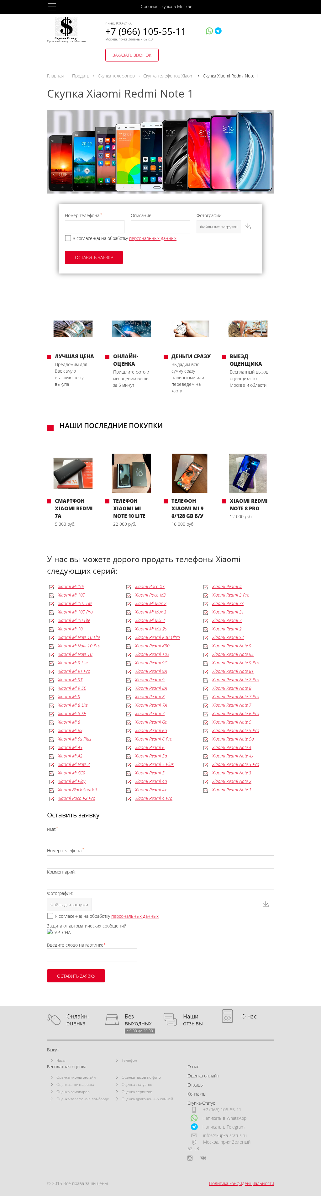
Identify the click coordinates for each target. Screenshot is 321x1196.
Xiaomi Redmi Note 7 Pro (235, 696)
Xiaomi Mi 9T (70, 680)
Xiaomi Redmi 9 (150, 680)
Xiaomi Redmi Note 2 (231, 781)
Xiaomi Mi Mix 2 (150, 620)
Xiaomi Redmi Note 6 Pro (235, 713)
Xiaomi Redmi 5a (151, 756)
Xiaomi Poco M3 (150, 595)
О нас (249, 1016)
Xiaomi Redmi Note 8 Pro (235, 680)
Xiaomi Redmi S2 (228, 637)
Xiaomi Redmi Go (151, 722)
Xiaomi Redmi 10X (152, 654)
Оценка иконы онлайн (76, 1077)
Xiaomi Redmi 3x (228, 603)
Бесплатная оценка (66, 1067)
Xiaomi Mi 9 (69, 696)
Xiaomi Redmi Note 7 (231, 705)
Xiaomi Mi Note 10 (75, 654)
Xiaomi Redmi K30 (152, 646)
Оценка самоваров (73, 1091)
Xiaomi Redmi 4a (151, 781)
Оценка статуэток (137, 1084)
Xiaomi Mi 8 (69, 722)
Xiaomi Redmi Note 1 (231, 790)
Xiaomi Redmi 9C (151, 663)
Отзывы (195, 1085)
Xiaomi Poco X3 (150, 586)
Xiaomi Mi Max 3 (150, 612)
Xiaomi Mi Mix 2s (151, 629)
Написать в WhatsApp (224, 1118)
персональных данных (152, 238)
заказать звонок (132, 55)
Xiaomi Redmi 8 (150, 696)
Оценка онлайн (203, 1076)
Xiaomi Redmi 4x (150, 790)
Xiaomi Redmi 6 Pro (153, 739)
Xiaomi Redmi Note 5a (233, 739)
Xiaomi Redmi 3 (227, 620)
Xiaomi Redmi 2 (227, 629)
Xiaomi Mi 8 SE (72, 713)
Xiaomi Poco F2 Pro (76, 798)
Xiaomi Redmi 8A (151, 688)
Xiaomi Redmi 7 (150, 713)
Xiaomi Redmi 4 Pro (153, 798)
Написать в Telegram (224, 1127)
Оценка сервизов (137, 1091)
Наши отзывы (193, 1020)
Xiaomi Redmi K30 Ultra (157, 637)
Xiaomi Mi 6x (70, 730)
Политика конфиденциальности (241, 1183)
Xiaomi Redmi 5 (150, 773)
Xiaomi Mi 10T (71, 595)
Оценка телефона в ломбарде (82, 1099)
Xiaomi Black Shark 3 (77, 790)
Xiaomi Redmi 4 (227, 586)
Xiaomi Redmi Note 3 (231, 773)
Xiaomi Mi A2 (70, 756)
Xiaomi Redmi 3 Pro (231, 595)
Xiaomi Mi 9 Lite (72, 663)
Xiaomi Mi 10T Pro (75, 612)
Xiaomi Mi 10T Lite (75, 603)
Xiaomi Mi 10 (70, 629)
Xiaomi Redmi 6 (150, 747)
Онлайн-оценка (77, 1020)
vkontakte (203, 1158)
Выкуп (53, 1050)
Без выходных (139, 1020)
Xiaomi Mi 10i (71, 586)
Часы (61, 1060)
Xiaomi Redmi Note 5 (231, 722)
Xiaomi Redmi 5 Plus (154, 764)
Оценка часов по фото (141, 1077)
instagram (189, 1158)
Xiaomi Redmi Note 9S (233, 654)
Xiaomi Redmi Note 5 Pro (235, 730)
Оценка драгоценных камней (147, 1099)
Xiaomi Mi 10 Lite (74, 620)
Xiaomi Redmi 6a (151, 730)
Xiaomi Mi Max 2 (150, 603)
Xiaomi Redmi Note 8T (233, 671)
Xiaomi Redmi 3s (228, 612)
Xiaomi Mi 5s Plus (74, 739)
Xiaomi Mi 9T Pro (74, 671)
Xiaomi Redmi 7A (151, 705)
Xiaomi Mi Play (72, 781)
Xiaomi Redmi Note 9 (231, 646)
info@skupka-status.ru (225, 1135)
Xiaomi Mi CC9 (71, 773)
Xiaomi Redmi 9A (151, 671)
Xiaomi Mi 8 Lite (72, 705)
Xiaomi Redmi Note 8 (231, 688)
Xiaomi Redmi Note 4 (231, 747)
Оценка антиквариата (75, 1084)
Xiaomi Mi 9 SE (72, 688)
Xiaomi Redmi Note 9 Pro (235, 663)
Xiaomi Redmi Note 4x (232, 756)
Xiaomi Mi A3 (70, 747)
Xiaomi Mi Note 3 (74, 764)
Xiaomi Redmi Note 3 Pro (235, 764)
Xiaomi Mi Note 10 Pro (79, 646)
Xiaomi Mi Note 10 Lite (79, 637)
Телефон (129, 1060)
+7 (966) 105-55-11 (145, 31)
